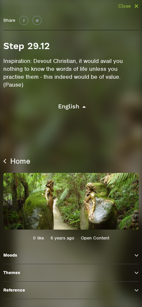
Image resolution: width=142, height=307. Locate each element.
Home (19, 161)
